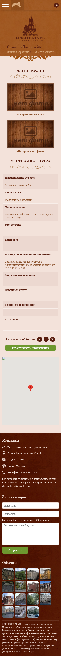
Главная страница (18, 52)
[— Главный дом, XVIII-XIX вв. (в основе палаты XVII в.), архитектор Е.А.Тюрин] (8, 574)
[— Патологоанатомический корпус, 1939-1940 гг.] (33, 586)
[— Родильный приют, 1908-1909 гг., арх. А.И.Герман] (45, 586)
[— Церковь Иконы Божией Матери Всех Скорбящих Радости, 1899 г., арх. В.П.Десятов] (8, 599)
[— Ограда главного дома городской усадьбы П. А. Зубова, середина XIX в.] (8, 586)
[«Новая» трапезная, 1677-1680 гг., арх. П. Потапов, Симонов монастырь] (20, 612)
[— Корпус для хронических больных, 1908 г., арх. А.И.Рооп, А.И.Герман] (33, 574)
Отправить (15, 550)
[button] (30, 387)
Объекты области (43, 52)
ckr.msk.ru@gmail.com (16, 486)
